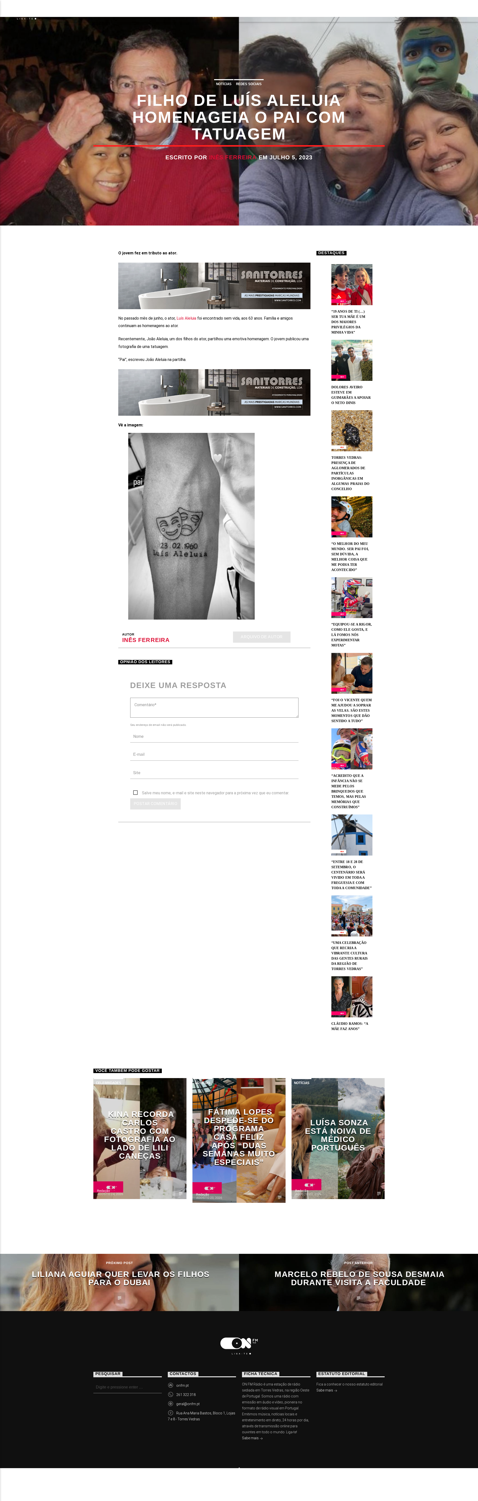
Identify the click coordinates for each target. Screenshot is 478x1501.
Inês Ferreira (233, 157)
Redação (103, 1191)
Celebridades (108, 1083)
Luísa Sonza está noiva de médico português (338, 1135)
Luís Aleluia (186, 318)
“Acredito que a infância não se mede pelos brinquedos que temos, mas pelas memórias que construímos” (348, 791)
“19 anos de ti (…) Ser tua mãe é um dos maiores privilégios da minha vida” (348, 322)
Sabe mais (250, 1438)
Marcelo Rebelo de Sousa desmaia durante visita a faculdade (360, 1278)
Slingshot (188, 1481)
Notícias (67, 11)
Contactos (224, 11)
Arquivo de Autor (262, 637)
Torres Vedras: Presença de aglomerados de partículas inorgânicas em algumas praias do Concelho (350, 473)
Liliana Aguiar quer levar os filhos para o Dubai (121, 1278)
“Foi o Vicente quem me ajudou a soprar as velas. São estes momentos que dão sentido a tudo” (351, 710)
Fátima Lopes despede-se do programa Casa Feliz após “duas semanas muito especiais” (239, 1137)
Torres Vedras (177, 11)
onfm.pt (182, 1385)
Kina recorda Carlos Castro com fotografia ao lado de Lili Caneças (140, 1135)
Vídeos (135, 11)
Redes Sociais (249, 84)
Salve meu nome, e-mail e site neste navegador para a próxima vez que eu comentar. (215, 793)
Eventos (102, 11)
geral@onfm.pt (188, 1404)
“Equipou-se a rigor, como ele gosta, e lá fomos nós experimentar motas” (351, 635)
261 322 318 (186, 1395)
